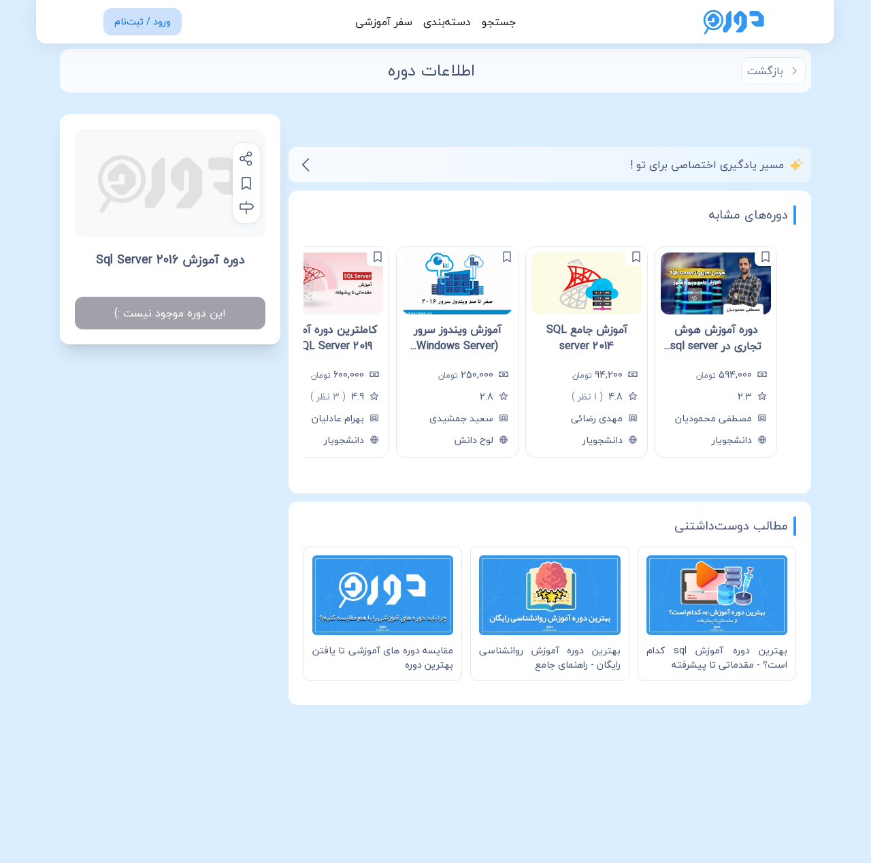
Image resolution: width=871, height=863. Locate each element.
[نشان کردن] (246, 183)
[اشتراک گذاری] (246, 158)
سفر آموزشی (383, 22)
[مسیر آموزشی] (246, 207)
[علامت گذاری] (765, 256)
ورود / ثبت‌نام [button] (142, 21)
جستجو (499, 21)
